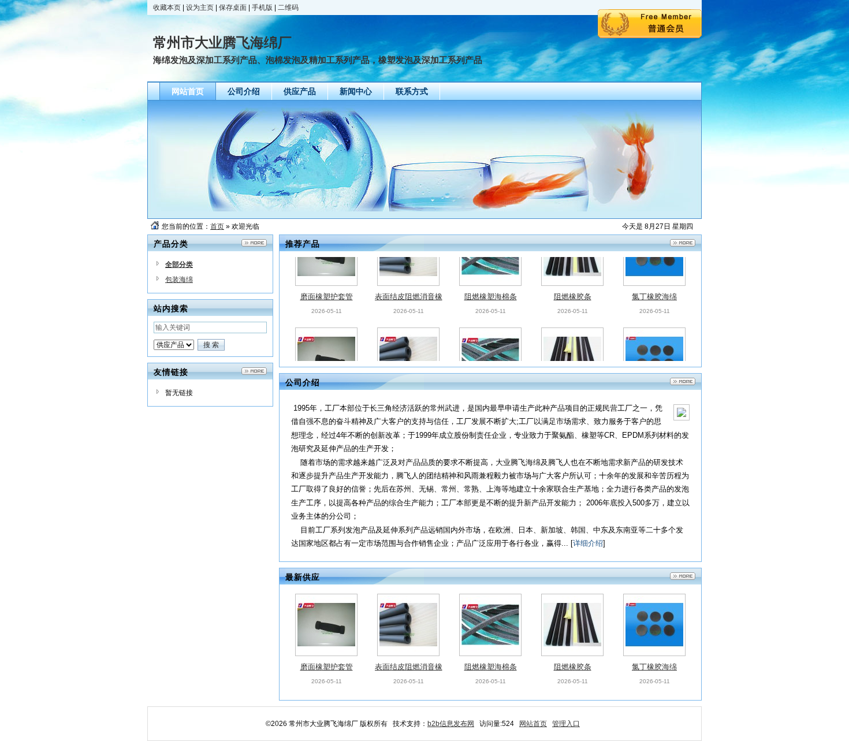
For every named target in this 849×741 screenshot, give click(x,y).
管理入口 (566, 724)
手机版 (262, 7)
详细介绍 (588, 543)
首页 (217, 226)
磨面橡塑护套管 (326, 270)
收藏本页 (167, 7)
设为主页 (200, 7)
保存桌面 (233, 7)
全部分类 (179, 264)
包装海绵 (179, 279)
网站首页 (533, 724)
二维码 (288, 7)
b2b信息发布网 (450, 724)
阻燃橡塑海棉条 (490, 270)
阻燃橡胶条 (572, 270)
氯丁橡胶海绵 (654, 270)
